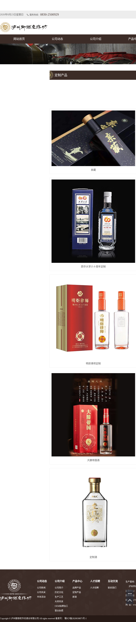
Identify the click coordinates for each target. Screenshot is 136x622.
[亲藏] (93, 138)
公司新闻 (41, 588)
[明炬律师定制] (93, 318)
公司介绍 (95, 38)
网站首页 (19, 38)
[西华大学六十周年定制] (93, 221)
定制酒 (93, 557)
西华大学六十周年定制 (93, 266)
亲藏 (93, 170)
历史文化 (59, 592)
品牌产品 (76, 588)
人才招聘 (94, 588)
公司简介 (59, 588)
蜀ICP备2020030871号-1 (75, 618)
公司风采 (41, 592)
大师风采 (59, 601)
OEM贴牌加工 (61, 606)
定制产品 (76, 592)
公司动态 (57, 38)
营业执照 (59, 610)
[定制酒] (93, 511)
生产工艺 (59, 597)
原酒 (74, 597)
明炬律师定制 (93, 363)
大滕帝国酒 (93, 460)
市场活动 (41, 597)
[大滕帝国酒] (93, 414)
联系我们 (112, 588)
